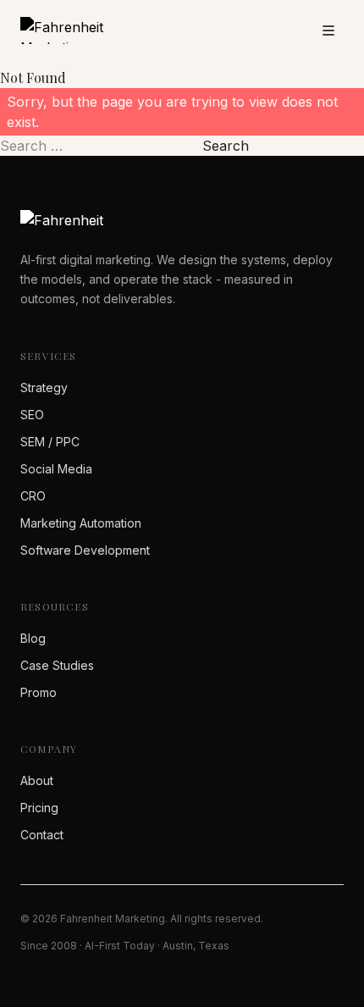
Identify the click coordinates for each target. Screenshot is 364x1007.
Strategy (44, 387)
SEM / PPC (50, 441)
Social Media (56, 469)
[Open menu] (328, 30)
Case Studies (57, 665)
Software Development (85, 550)
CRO (33, 496)
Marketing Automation (80, 523)
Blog (33, 638)
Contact (41, 834)
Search (225, 145)
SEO (32, 414)
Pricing (39, 807)
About (36, 780)
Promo (38, 692)
